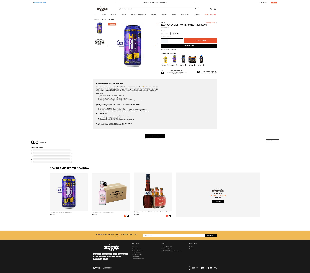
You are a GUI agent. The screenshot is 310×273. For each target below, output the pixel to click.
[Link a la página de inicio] (96, 19)
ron (118, 256)
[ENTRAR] (263, 2)
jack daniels (122, 254)
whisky (103, 256)
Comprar (218, 201)
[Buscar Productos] (196, 8)
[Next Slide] (195, 2)
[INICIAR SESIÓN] (155, 136)
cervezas (96, 254)
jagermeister (107, 254)
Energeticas (111, 19)
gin (115, 254)
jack (105, 258)
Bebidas (103, 19)
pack (95, 256)
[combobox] (158, 8)
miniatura (111, 256)
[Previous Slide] (115, 2)
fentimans (97, 258)
